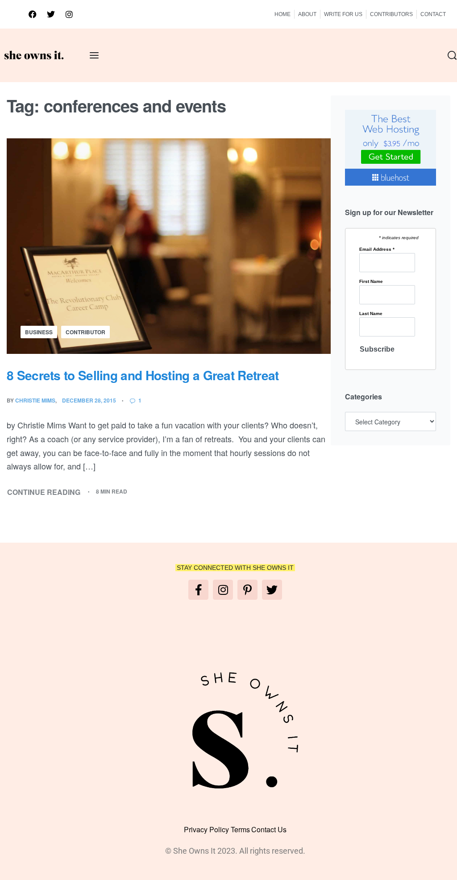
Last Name (370, 313)
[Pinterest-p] (247, 590)
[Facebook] (33, 14)
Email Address (377, 249)
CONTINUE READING (43, 491)
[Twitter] (51, 14)
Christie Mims (35, 400)
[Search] (452, 55)
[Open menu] (94, 55)
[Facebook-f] (198, 590)
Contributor (85, 332)
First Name (371, 281)
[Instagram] (69, 14)
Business (39, 332)
